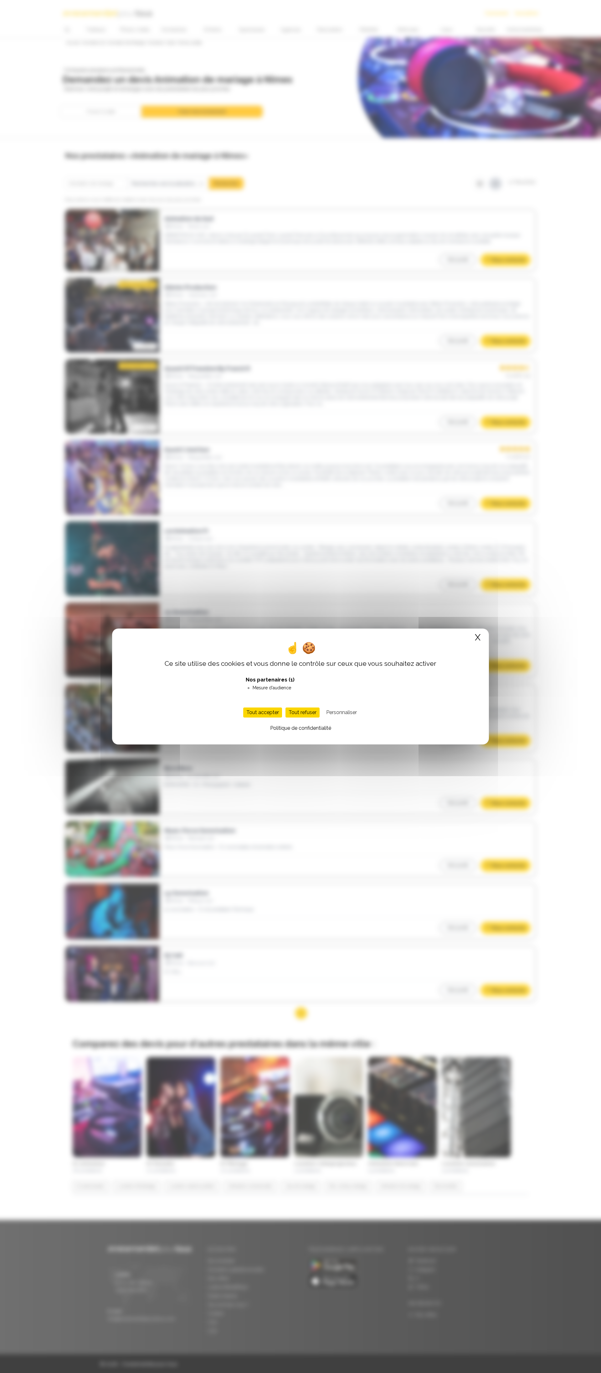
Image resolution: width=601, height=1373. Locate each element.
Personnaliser (341, 712)
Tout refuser (302, 712)
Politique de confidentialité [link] (300, 728)
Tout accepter (262, 712)
